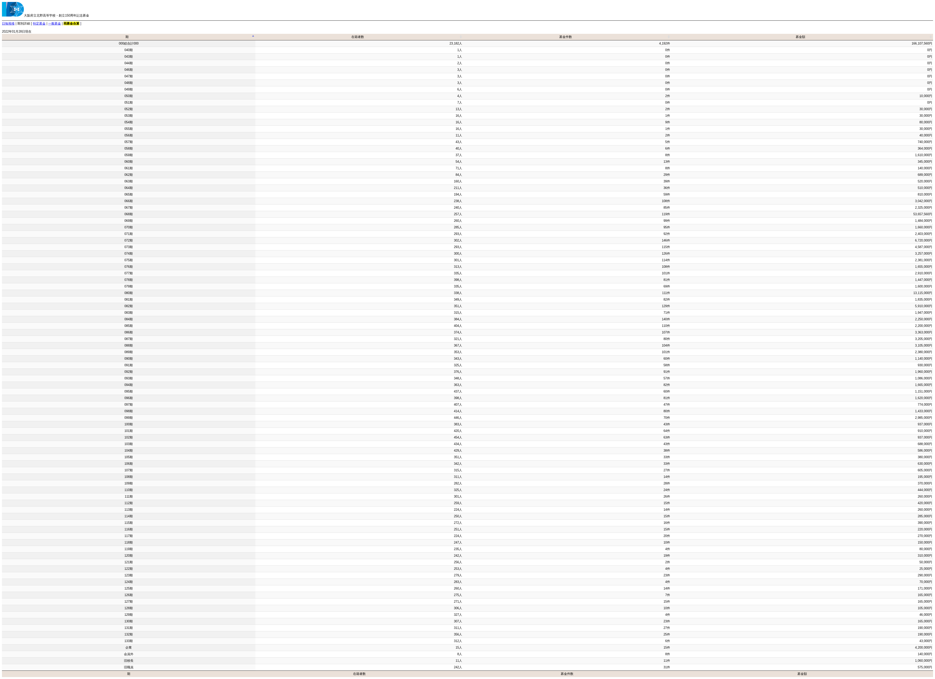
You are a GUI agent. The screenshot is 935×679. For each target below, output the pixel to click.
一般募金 (54, 23)
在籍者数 (357, 37)
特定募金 (39, 23)
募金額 (800, 37)
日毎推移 (8, 23)
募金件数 (565, 37)
